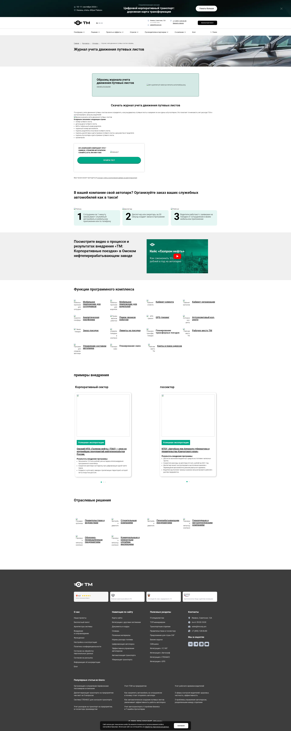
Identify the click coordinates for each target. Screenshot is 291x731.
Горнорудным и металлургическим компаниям (202, 522)
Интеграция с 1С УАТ (159, 648)
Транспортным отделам (160, 626)
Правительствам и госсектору (163, 631)
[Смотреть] (177, 256)
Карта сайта (117, 618)
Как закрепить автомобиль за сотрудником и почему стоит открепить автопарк (143, 694)
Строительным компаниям (129, 521)
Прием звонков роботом (127, 318)
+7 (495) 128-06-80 (179, 21)
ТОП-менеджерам (157, 622)
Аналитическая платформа (91, 318)
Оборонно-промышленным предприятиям (94, 539)
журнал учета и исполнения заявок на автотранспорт (117, 178)
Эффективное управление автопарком (123, 649)
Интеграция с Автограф (160, 653)
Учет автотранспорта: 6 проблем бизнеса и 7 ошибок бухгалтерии (142, 708)
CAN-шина (154, 644)
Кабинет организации (203, 302)
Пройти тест (109, 160)
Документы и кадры (120, 626)
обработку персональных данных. (157, 727)
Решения (94, 32)
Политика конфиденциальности (87, 646)
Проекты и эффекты (113, 32)
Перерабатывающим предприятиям (168, 521)
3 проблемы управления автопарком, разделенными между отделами (191, 701)
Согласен (181, 726)
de (102, 23)
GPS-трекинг (162, 317)
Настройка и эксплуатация (85, 642)
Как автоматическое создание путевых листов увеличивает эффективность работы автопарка (145, 701)
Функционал (79, 638)
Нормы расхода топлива (122, 640)
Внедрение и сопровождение (81, 632)
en (99, 23)
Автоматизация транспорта (124, 655)
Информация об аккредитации (87, 662)
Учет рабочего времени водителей (189, 686)
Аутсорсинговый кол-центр (203, 318)
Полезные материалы (121, 635)
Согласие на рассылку (83, 658)
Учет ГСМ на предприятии (135, 686)
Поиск (214, 32)
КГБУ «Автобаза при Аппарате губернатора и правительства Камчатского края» (185, 450)
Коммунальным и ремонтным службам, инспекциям (130, 540)
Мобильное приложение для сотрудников (92, 304)
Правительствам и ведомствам (95, 521)
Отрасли (133, 32)
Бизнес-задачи (156, 640)
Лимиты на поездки (129, 330)
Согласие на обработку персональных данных (84, 652)
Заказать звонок (178, 23)
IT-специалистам (157, 618)
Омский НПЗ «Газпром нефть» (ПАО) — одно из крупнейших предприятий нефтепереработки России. (102, 451)
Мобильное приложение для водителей (128, 304)
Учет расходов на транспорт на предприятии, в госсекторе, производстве (93, 708)
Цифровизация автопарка (123, 644)
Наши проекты (80, 618)
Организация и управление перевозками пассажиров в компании (91, 687)
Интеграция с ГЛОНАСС (160, 657)
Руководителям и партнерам (155, 32)
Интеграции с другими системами (126, 622)
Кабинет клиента (165, 302)
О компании (179, 32)
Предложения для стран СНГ (162, 635)
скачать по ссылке (103, 86)
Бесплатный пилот (207, 23)
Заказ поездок (91, 330)
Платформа (78, 32)
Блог (194, 32)
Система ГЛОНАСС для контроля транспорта (93, 700)
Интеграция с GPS (157, 661)
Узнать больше (206, 8)
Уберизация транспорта (122, 660)
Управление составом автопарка (94, 347)
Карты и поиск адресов (169, 346)
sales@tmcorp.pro (199, 626)
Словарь (115, 631)
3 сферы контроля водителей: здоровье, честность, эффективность (192, 694)
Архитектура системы (83, 626)
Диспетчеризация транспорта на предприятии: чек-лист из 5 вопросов (94, 694)
